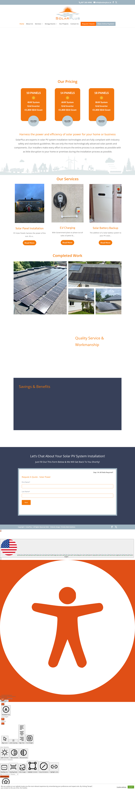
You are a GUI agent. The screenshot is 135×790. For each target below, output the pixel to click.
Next (26, 502)
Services (38, 24)
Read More (29, 243)
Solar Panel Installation (30, 228)
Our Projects (63, 24)
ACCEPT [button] (131, 787)
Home (22, 24)
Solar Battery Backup (105, 228)
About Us (29, 24)
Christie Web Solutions (68, 527)
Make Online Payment (105, 24)
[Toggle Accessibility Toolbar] (0, 530)
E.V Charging (67, 227)
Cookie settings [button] (121, 787)
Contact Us (74, 24)
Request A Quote (88, 24)
